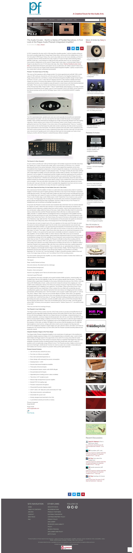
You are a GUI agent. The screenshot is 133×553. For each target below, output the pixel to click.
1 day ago (97, 455)
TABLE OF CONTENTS (40, 20)
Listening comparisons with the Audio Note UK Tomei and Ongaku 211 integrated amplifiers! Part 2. (96, 454)
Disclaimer (51, 521)
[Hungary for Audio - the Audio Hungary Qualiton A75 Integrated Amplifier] (96, 141)
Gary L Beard (40, 44)
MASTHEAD (68, 20)
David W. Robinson (93, 441)
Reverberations (53, 509)
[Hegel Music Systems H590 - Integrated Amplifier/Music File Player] (96, 194)
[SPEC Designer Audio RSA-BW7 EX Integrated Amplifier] (96, 212)
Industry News (53, 507)
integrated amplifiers (94, 227)
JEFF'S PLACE (52, 534)
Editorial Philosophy (55, 514)
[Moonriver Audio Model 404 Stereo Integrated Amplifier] (96, 177)
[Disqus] (56, 433)
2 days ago (97, 473)
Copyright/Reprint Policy (56, 517)
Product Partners (54, 512)
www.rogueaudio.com (33, 408)
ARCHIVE (52, 20)
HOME (30, 20)
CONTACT (60, 20)
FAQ (75, 20)
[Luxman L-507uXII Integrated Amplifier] (96, 160)
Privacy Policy (53, 519)
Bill (89, 450)
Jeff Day (90, 458)
